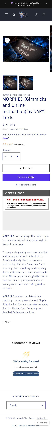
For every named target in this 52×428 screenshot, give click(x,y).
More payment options (26, 184)
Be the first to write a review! (26, 374)
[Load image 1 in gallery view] (10, 83)
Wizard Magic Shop (21, 418)
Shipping (6, 129)
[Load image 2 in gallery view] (26, 83)
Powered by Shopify (37, 418)
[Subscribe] (41, 405)
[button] (6, 14)
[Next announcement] (47, 4)
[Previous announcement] (5, 4)
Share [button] (8, 322)
